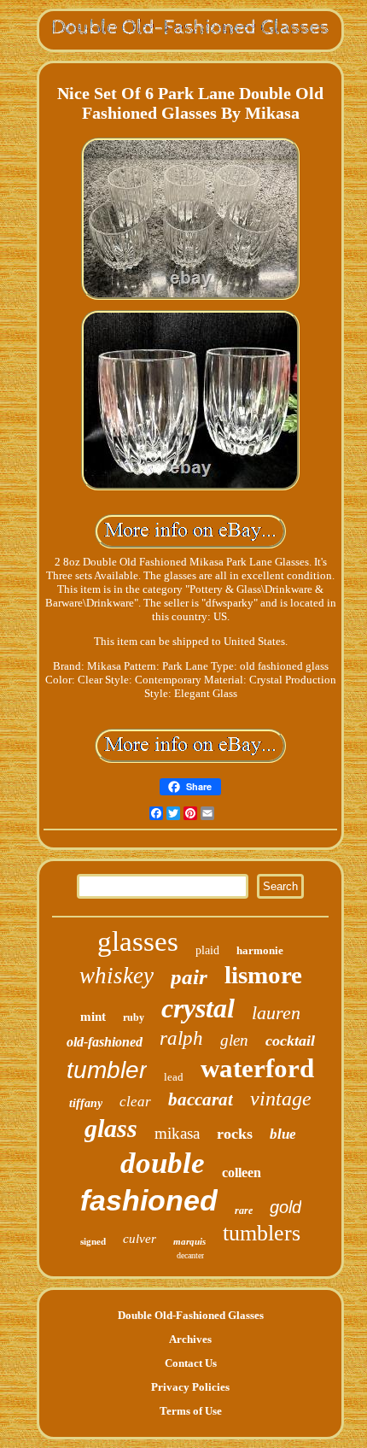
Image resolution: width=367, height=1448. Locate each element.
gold (285, 1207)
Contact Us (191, 1363)
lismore (263, 974)
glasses (137, 941)
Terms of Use (191, 1410)
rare (244, 1210)
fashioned (149, 1200)
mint (93, 1016)
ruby (133, 1017)
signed (93, 1241)
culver (139, 1239)
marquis (189, 1241)
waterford (257, 1068)
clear (135, 1101)
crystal (198, 1008)
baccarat (200, 1099)
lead (174, 1076)
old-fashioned (105, 1042)
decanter (190, 1255)
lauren (276, 1012)
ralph (181, 1038)
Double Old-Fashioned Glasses (191, 1315)
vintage (281, 1098)
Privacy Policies (190, 1387)
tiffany (85, 1103)
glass (110, 1128)
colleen (241, 1172)
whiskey (116, 975)
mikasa (177, 1133)
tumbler (107, 1070)
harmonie (259, 950)
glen (234, 1040)
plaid (207, 950)
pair (189, 976)
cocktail (290, 1040)
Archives (190, 1339)
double (162, 1163)
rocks (235, 1133)
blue (283, 1134)
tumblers (261, 1233)
